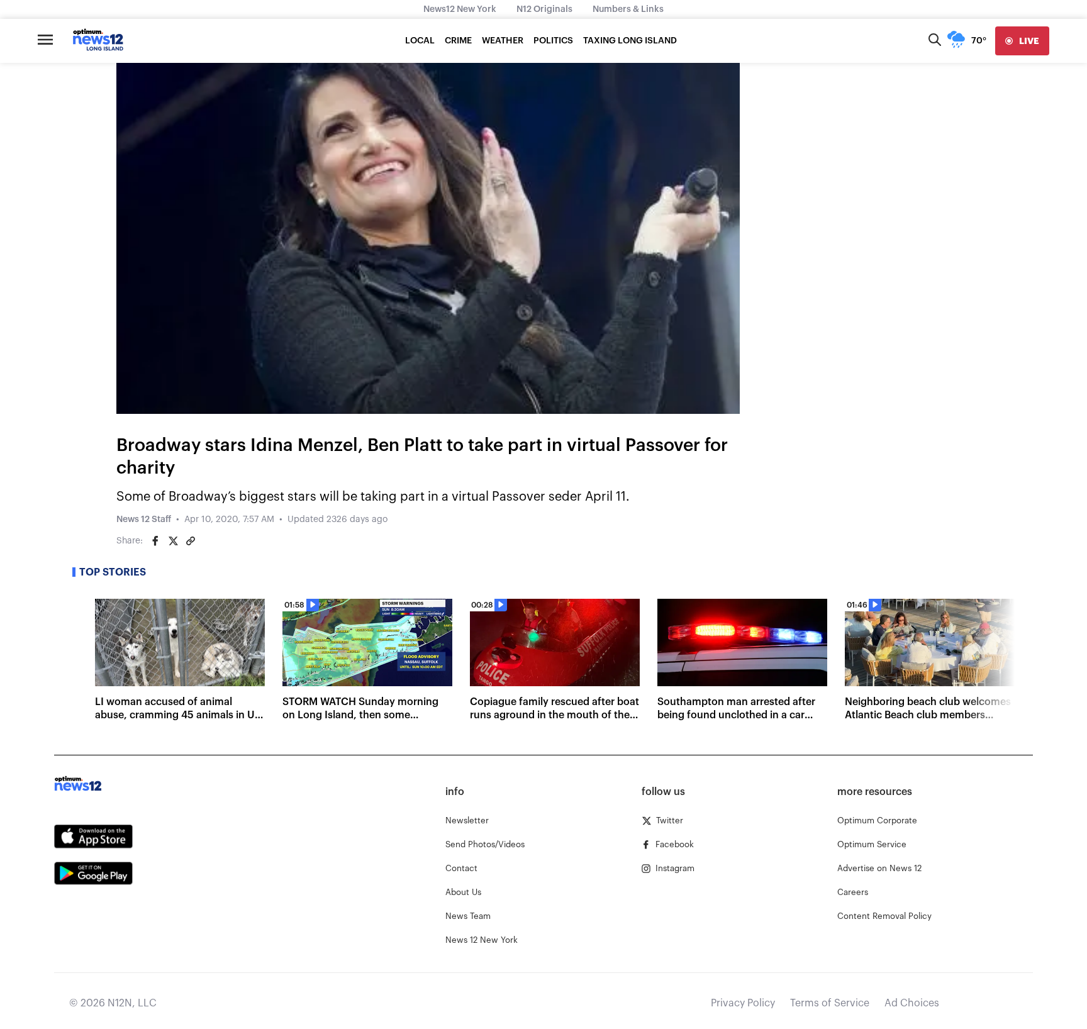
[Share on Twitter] (173, 541)
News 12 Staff (143, 519)
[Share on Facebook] (155, 541)
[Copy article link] (191, 541)
